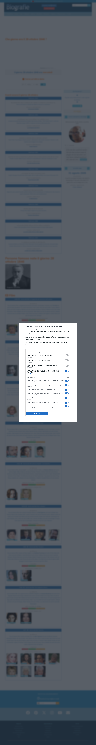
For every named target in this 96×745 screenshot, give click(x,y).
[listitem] (48, 352)
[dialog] (48, 372)
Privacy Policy (56, 419)
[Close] (74, 326)
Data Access (48, 419)
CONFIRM (37, 413)
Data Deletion (39, 419)
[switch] (67, 355)
